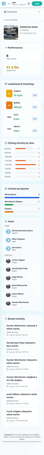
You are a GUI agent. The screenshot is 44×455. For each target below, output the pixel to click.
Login (36, 3)
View (35, 95)
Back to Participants (11, 20)
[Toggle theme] (29, 4)
